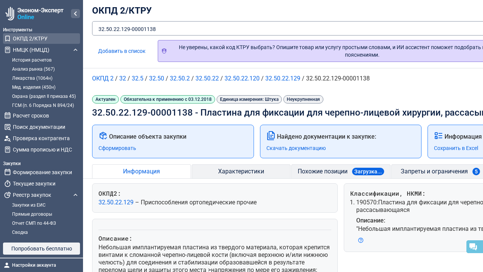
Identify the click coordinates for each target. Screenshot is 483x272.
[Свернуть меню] (75, 13)
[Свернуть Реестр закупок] (75, 195)
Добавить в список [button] (122, 51)
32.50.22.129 (116, 202)
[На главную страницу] (33, 13)
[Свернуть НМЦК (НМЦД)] (75, 50)
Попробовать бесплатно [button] (41, 249)
